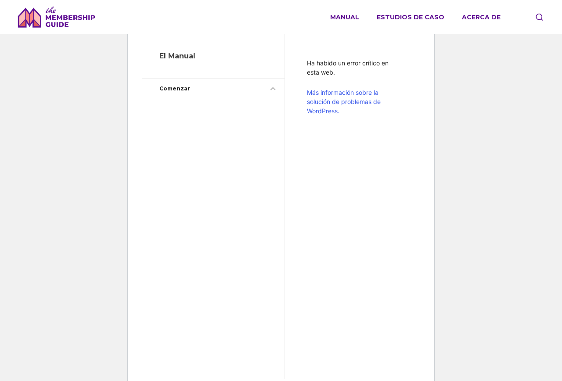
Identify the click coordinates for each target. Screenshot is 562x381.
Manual (344, 17)
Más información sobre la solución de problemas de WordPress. (344, 102)
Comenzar (174, 88)
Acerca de (481, 17)
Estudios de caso (410, 17)
